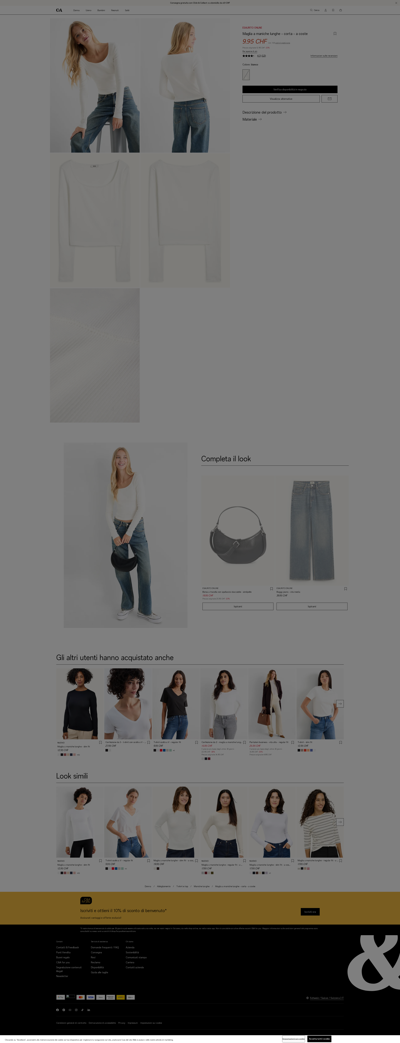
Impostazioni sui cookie (293, 1039)
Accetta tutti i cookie (319, 1039)
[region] (200, 1039)
